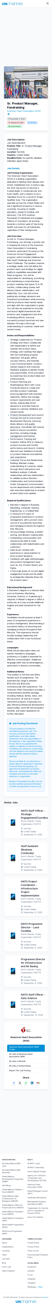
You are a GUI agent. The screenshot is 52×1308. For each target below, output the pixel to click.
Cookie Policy (33, 1243)
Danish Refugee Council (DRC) (38, 1192)
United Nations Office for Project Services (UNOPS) (13, 1206)
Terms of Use (33, 1251)
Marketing (15, 508)
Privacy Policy (33, 1247)
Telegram (31, 1283)
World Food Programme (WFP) (12, 1232)
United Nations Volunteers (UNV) (13, 1219)
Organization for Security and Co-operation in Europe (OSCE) (38, 1210)
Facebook (32, 1267)
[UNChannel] (12, 3)
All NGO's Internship (36, 1167)
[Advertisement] (26, 35)
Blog (4, 1263)
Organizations (8, 1247)
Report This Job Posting (20, 1070)
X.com (30, 1275)
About (4, 1243)
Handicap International (37, 1197)
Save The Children (35, 1217)
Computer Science (30, 508)
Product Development (20, 415)
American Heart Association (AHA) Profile (24, 1048)
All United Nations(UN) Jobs (11, 1164)
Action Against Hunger (37, 1171)
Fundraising (12, 149)
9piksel (45, 1297)
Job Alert (6, 1259)
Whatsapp (32, 1287)
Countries (6, 1251)
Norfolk (33, 123)
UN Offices (6, 1185)
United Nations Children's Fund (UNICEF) (12, 1190)
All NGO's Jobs (34, 1163)
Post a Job (6, 1267)
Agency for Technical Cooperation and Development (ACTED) (37, 1178)
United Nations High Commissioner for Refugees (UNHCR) (10, 1198)
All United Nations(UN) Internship (11, 1171)
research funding (26, 212)
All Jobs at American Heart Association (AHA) (21, 1055)
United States (16, 126)
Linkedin (31, 1271)
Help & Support (8, 1271)
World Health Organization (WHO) (13, 1226)
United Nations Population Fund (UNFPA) (12, 1213)
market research (18, 367)
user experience (18, 457)
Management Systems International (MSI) (37, 1202)
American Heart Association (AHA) (24, 111)
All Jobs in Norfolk (17, 1061)
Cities (4, 1255)
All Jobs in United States (20, 1066)
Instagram (31, 1279)
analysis (23, 370)
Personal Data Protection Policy (38, 1256)
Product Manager (33, 146)
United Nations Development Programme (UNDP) (12, 1179)
